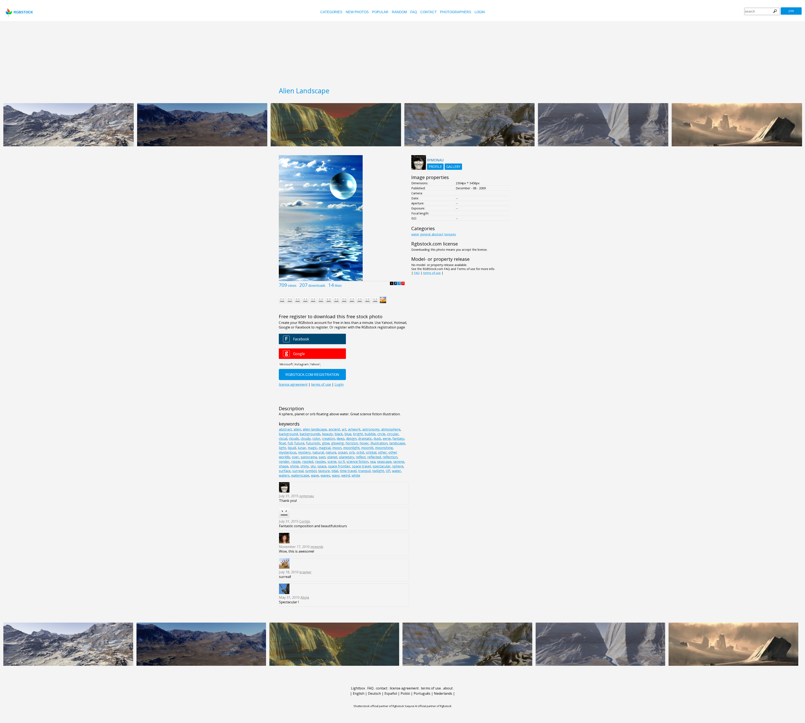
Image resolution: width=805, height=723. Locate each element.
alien (297, 429)
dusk (377, 438)
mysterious (287, 452)
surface (285, 471)
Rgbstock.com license (434, 243)
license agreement (404, 688)
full (290, 443)
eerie (387, 438)
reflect (361, 457)
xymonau (306, 496)
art (344, 429)
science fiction (357, 461)
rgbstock (23, 12)
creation (328, 438)
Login (480, 12)
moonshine (384, 447)
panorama (309, 457)
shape (283, 466)
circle (381, 434)
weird (345, 475)
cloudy (306, 438)
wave (315, 475)
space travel (361, 466)
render (284, 461)
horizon (351, 443)
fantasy (398, 438)
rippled (307, 461)
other (382, 452)
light (282, 447)
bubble (370, 434)
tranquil (364, 471)
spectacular (382, 466)
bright (358, 434)
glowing (337, 443)
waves (325, 475)
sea (372, 461)
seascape (384, 461)
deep (340, 438)
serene (398, 461)
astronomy (370, 429)
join (791, 11)
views (292, 285)
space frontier (339, 466)
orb (352, 452)
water (396, 471)
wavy (336, 475)
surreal (298, 471)
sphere (397, 466)
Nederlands (443, 693)
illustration (379, 443)
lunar (302, 447)
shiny (304, 466)
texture (324, 471)
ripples (320, 461)
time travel (348, 471)
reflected (374, 457)
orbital (371, 452)
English (358, 693)
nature (331, 452)
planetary (346, 457)
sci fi (341, 461)
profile (435, 166)
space (321, 466)
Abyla (304, 597)
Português (422, 693)
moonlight (351, 447)
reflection (390, 457)
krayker (305, 572)
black (339, 434)
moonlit (367, 447)
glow (326, 443)
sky (313, 466)
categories (331, 12)
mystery (304, 452)
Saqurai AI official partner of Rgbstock (428, 706)
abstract (285, 429)
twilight (378, 471)
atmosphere (390, 429)
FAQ (413, 12)
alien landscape (315, 429)
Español (390, 693)
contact (428, 12)
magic (312, 447)
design (351, 438)
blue (347, 434)
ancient (334, 429)
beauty (327, 434)
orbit (360, 452)
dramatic (365, 438)
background (288, 434)
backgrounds (310, 434)
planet (332, 457)
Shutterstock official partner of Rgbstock (378, 706)
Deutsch (374, 693)
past (322, 457)
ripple (295, 461)
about (448, 688)
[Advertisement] (402, 52)
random (399, 12)
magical (325, 447)
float (282, 443)
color (316, 438)
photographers (455, 12)
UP (388, 471)
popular (380, 12)
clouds (294, 438)
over (295, 457)
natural (318, 452)
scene (331, 461)
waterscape (300, 475)
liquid (292, 447)
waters (284, 475)
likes (338, 285)
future (299, 443)
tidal (334, 471)
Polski (405, 693)
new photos (357, 12)
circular (393, 434)
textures (450, 234)
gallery (453, 166)
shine (294, 466)
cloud (283, 438)
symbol (311, 471)
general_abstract (431, 234)
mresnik (316, 546)
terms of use (432, 273)
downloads (316, 285)
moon (336, 447)
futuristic (313, 443)
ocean (342, 452)
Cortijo (304, 521)
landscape (397, 443)
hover (364, 443)
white (356, 475)
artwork (354, 429)
